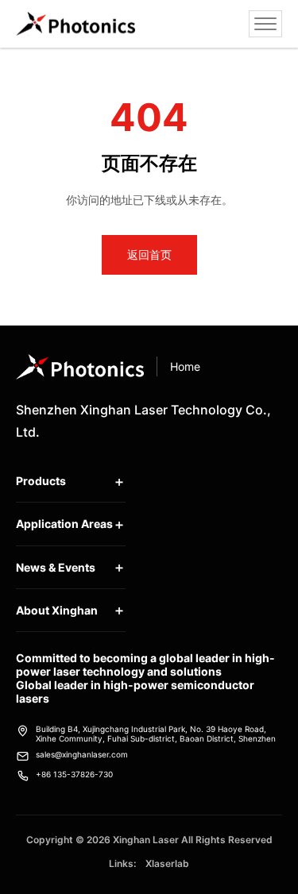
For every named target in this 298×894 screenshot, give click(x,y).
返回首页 (149, 254)
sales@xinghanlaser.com (82, 754)
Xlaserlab (167, 863)
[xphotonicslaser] (75, 24)
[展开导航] (265, 23)
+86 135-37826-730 (74, 774)
